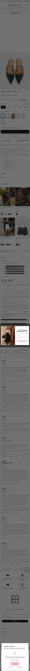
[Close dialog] (28, 327)
